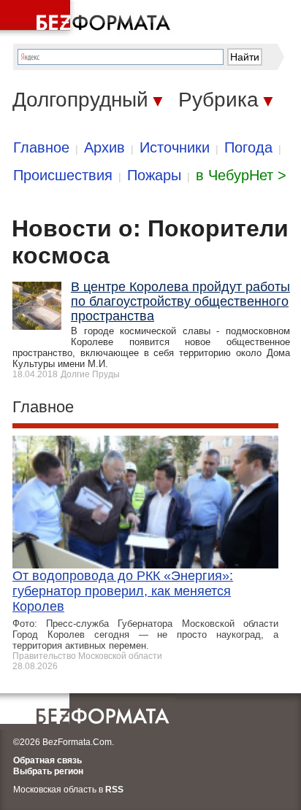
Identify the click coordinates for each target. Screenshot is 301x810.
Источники (175, 147)
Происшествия (63, 175)
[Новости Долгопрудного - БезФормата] (87, 18)
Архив (104, 147)
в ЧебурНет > (241, 175)
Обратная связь (47, 760)
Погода (248, 147)
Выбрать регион (48, 771)
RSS (114, 789)
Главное (41, 147)
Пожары (154, 175)
